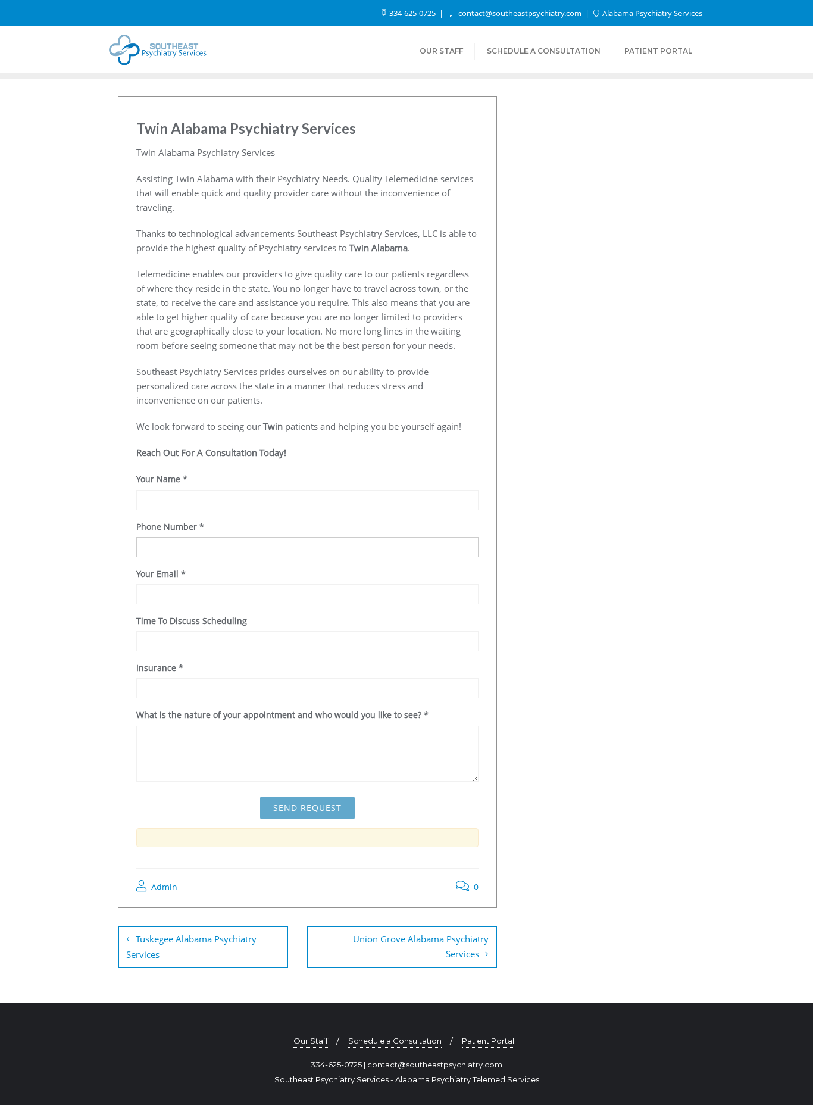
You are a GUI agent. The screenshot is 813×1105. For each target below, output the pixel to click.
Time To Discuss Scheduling (191, 620)
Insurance (159, 667)
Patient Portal (488, 1040)
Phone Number (170, 526)
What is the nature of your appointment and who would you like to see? (282, 714)
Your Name (161, 479)
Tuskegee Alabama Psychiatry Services (191, 946)
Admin (163, 886)
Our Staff (310, 1040)
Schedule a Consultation (395, 1040)
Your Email (161, 573)
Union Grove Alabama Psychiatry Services (421, 946)
